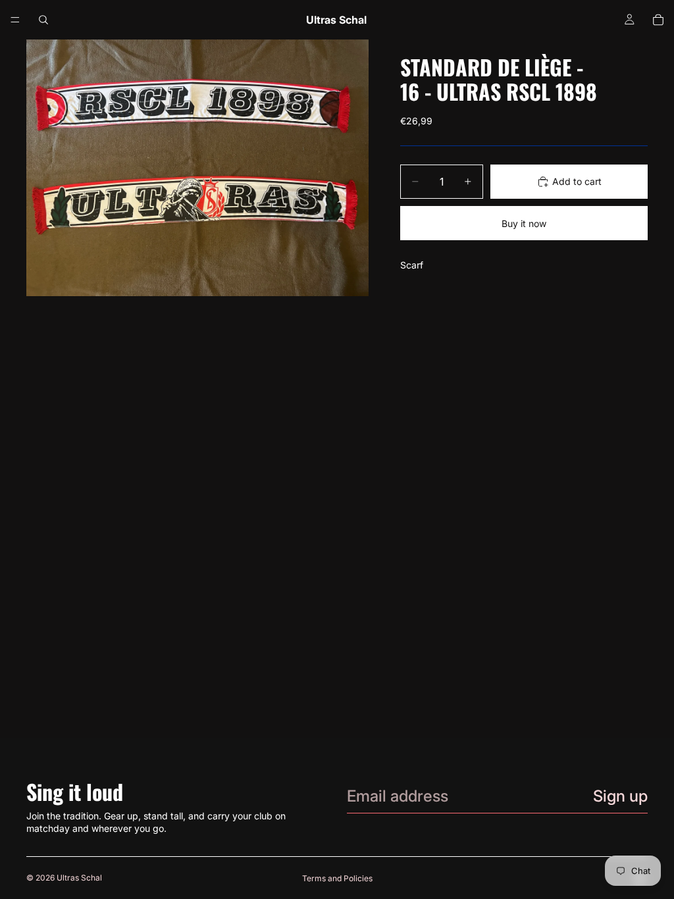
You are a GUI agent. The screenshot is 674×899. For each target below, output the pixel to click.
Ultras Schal (79, 878)
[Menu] (15, 20)
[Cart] (658, 19)
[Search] (43, 19)
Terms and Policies (337, 878)
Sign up (620, 796)
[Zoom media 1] (197, 167)
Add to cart (577, 181)
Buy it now (524, 223)
